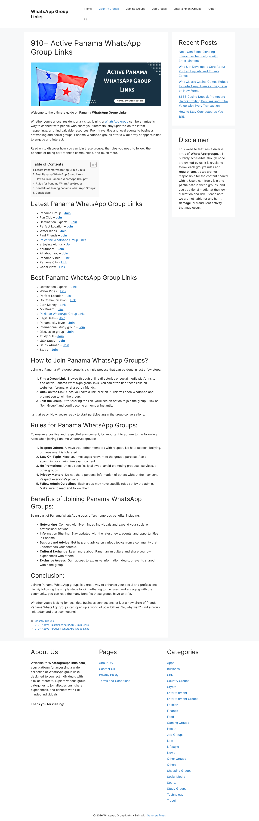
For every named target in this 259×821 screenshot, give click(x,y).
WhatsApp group (116, 121)
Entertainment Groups (187, 8)
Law (170, 740)
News (171, 752)
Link (67, 258)
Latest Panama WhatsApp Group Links (60, 169)
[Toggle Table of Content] (92, 165)
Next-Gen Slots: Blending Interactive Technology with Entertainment (198, 56)
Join (67, 213)
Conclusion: (43, 192)
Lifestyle (173, 746)
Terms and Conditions (114, 681)
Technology (175, 794)
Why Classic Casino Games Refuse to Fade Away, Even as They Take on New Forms (203, 86)
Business (173, 669)
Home (88, 8)
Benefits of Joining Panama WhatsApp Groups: (66, 188)
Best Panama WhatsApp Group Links (59, 174)
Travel (171, 800)
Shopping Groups (179, 770)
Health (171, 729)
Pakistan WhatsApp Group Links (62, 314)
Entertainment (177, 693)
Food (170, 717)
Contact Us (107, 669)
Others (172, 764)
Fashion (172, 705)
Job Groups (159, 8)
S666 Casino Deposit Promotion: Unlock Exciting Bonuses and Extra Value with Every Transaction (203, 101)
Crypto (171, 687)
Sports (171, 782)
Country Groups (109, 8)
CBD (170, 675)
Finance (172, 711)
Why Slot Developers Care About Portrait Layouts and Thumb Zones (202, 71)
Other (211, 8)
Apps (170, 663)
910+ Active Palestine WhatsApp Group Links (62, 624)
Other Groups (176, 758)
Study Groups (176, 788)
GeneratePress (156, 815)
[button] (86, 19)
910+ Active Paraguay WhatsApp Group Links (62, 628)
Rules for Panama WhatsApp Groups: (59, 183)
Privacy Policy (108, 675)
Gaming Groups (135, 8)
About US (106, 663)
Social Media (176, 776)
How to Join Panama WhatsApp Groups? (62, 179)
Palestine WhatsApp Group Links (63, 240)
